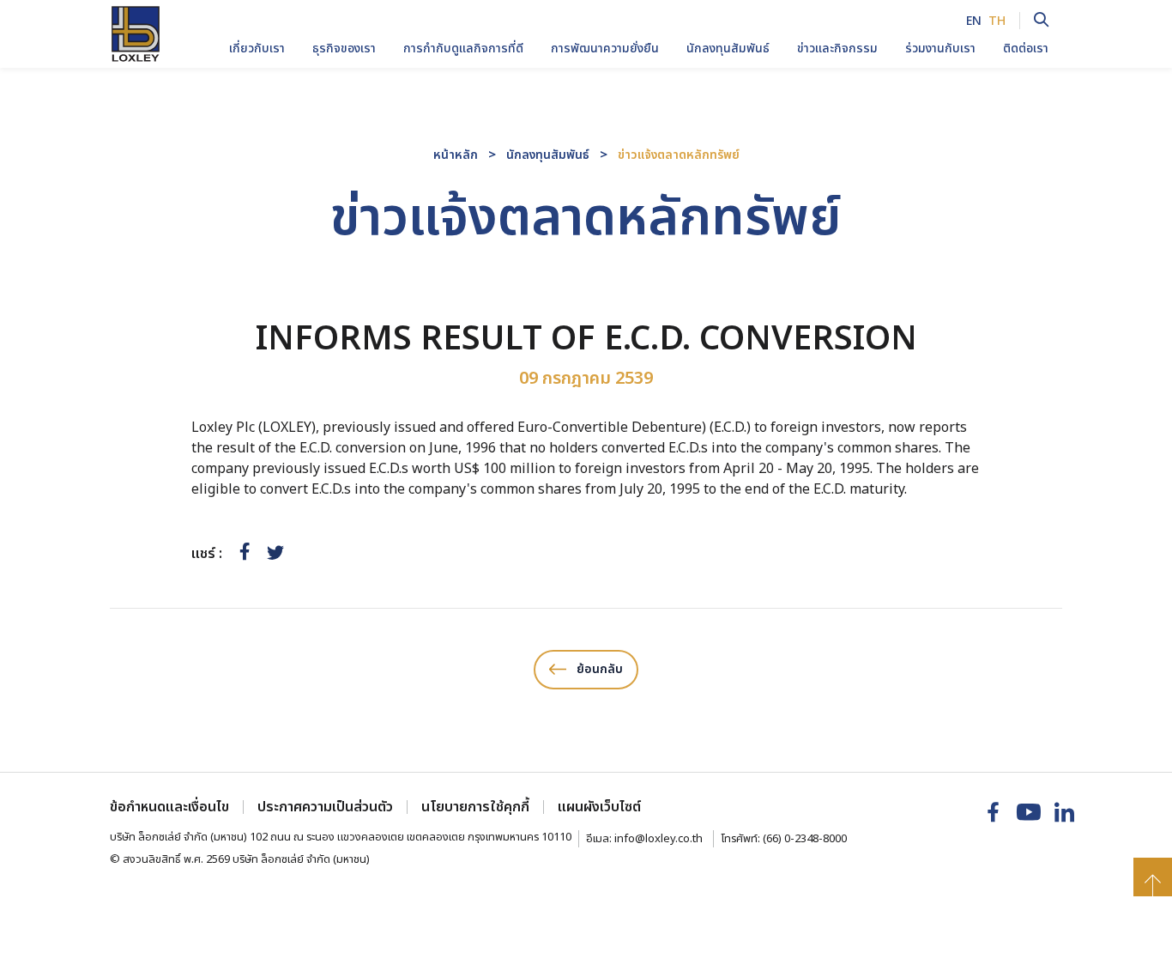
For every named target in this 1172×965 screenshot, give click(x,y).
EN (974, 21)
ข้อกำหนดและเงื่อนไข (169, 807)
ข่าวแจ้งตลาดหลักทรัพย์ (679, 155)
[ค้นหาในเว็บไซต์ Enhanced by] (1033, 20)
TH (997, 21)
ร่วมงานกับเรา (940, 48)
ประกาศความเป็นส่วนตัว (325, 807)
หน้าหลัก (455, 155)
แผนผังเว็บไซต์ (599, 807)
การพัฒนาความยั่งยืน (605, 48)
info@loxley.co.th (658, 838)
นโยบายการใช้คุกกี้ (475, 807)
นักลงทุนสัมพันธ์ (547, 155)
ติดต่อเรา (1025, 48)
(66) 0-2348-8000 (805, 838)
